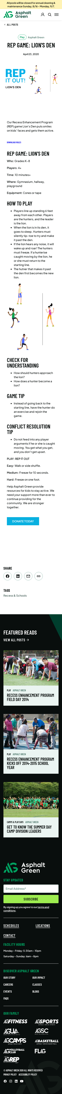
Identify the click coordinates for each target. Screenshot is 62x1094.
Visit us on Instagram (10, 1081)
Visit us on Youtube (21, 1081)
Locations (43, 925)
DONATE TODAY (23, 521)
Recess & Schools (15, 595)
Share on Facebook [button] (7, 576)
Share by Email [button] (28, 576)
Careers (8, 984)
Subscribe (31, 899)
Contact (9, 935)
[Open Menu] (56, 14)
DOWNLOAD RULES (14, 142)
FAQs (6, 998)
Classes (37, 984)
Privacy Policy (10, 1074)
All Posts (12, 24)
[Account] (43, 14)
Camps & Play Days (15, 822)
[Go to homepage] (17, 14)
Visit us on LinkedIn (16, 1081)
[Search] (50, 14)
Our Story (9, 977)
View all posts (14, 640)
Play (9, 690)
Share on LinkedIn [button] (18, 576)
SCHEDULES (11, 925)
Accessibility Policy (28, 1074)
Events (7, 991)
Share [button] (38, 576)
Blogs (35, 991)
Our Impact (38, 977)
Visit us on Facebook (5, 1081)
